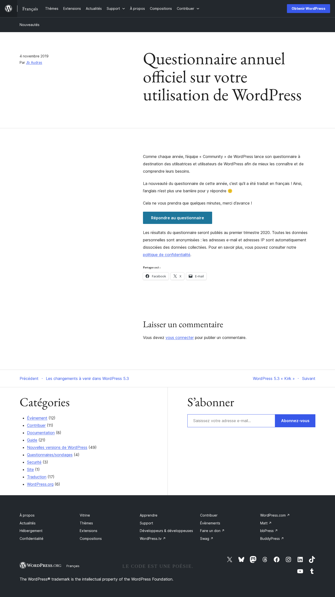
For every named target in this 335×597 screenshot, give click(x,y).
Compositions (91, 538)
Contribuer (36, 425)
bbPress (269, 531)
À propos (27, 515)
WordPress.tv (153, 538)
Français (72, 566)
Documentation (41, 432)
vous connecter (180, 337)
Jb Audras (34, 62)
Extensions (88, 531)
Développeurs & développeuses (166, 531)
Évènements (210, 523)
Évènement (37, 417)
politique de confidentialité (166, 254)
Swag (206, 538)
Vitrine (85, 515)
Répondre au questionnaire (177, 217)
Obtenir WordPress (308, 8)
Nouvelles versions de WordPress (57, 447)
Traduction (36, 476)
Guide (32, 440)
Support (146, 523)
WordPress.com (275, 515)
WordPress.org (40, 484)
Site (30, 469)
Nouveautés (29, 25)
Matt (266, 523)
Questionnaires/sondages (50, 454)
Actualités (28, 523)
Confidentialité (31, 538)
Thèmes (86, 523)
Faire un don (212, 531)
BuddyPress (272, 538)
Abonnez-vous (295, 420)
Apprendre (148, 515)
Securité (34, 462)
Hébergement (31, 531)
